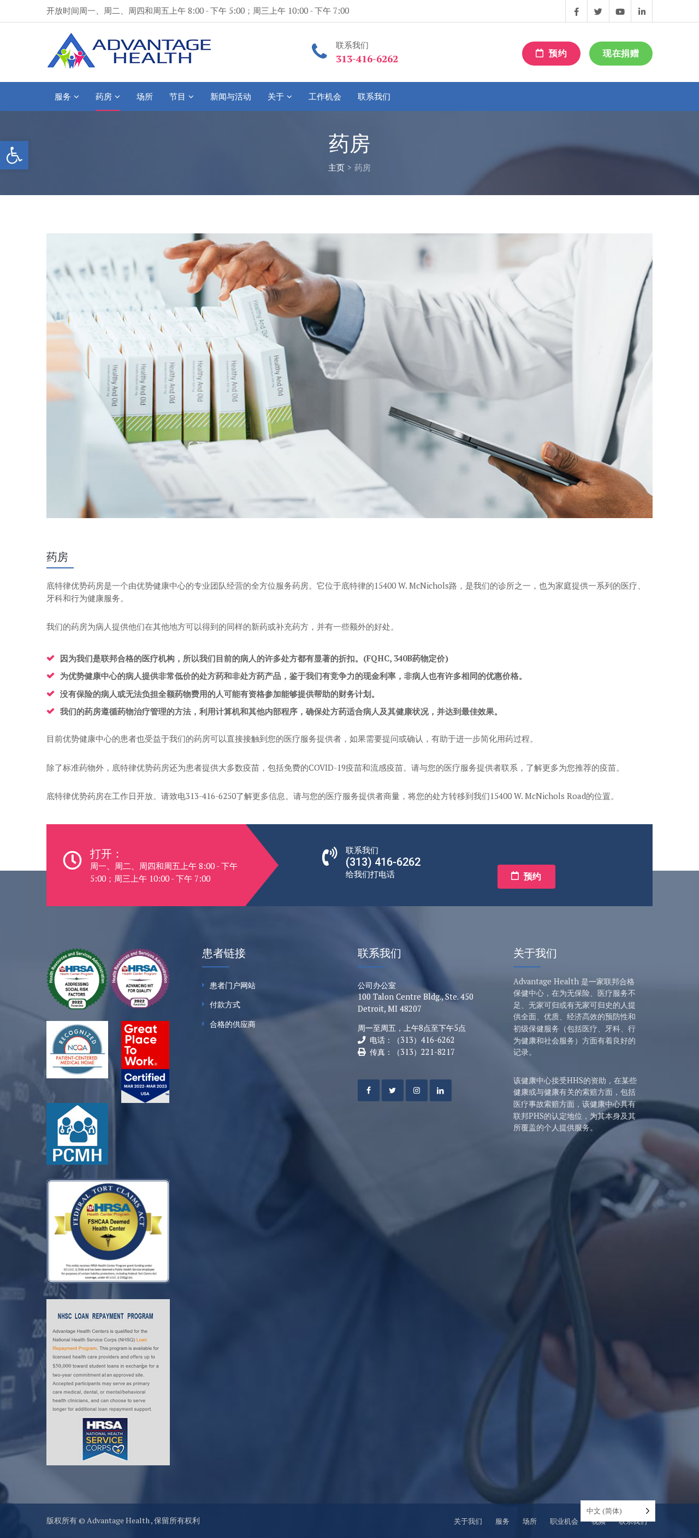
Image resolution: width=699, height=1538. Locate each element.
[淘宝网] (417, 1090)
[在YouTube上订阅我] (620, 11)
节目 (177, 96)
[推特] (393, 1090)
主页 (336, 167)
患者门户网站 (233, 985)
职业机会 (564, 1521)
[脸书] (369, 1090)
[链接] (441, 1090)
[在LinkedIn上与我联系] (642, 11)
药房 (104, 96)
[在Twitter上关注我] (598, 11)
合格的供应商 (233, 1024)
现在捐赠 (621, 53)
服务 (63, 96)
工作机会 (325, 96)
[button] (14, 155)
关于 (276, 96)
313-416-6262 (367, 58)
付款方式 (225, 1004)
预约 (557, 53)
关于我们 (468, 1521)
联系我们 (374, 96)
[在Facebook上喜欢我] (576, 11)
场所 (145, 96)
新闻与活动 (230, 96)
